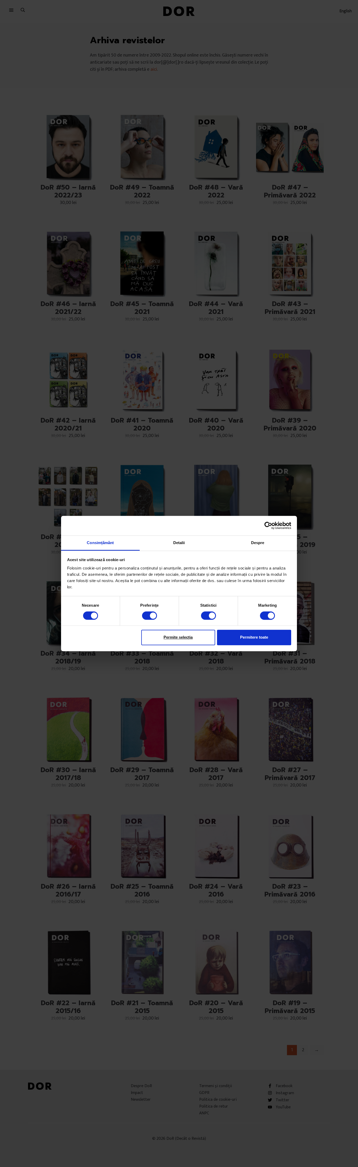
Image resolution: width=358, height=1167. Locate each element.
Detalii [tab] (179, 542)
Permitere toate (254, 637)
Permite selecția (178, 637)
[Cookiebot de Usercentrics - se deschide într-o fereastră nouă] (268, 525)
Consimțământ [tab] (100, 542)
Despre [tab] (257, 542)
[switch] (149, 615)
